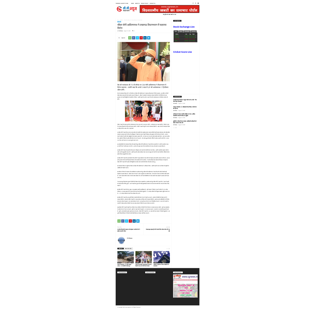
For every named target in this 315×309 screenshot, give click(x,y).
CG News (121, 30)
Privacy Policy (144, 3)
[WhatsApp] (129, 37)
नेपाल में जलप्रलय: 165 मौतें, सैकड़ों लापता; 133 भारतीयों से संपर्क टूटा (124, 265)
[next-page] (169, 248)
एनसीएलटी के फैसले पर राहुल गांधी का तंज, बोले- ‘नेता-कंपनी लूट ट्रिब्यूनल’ (185, 100)
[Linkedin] (145, 37)
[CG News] (127, 9)
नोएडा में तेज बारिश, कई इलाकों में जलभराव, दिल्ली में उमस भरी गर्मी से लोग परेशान (143, 265)
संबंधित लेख (120, 248)
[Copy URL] (152, 37)
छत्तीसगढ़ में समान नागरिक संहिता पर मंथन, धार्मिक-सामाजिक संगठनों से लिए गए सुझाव (184, 114)
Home (132, 3)
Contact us (152, 3)
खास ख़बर (119, 262)
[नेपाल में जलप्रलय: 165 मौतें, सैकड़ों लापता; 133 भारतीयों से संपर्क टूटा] (125, 257)
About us (137, 3)
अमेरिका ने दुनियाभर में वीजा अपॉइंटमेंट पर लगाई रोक (161, 265)
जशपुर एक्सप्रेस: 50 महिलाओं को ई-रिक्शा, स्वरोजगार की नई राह (185, 107)
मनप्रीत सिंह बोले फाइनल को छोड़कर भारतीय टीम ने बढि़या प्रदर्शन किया (128, 230)
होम (117, 20)
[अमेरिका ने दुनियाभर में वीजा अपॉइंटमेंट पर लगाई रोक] (161, 257)
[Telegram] (148, 37)
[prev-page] (167, 248)
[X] (196, 3)
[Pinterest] (141, 37)
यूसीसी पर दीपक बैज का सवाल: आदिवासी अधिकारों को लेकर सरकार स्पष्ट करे (184, 121)
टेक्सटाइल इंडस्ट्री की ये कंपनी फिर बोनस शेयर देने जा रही (158, 230)
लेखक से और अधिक (128, 248)
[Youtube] (198, 3)
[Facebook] (193, 3)
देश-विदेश (121, 20)
